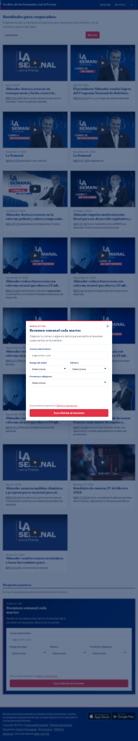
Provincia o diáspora (41, 376)
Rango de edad (38, 362)
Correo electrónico (40, 348)
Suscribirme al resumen (69, 412)
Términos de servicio (66, 405)
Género (74, 362)
